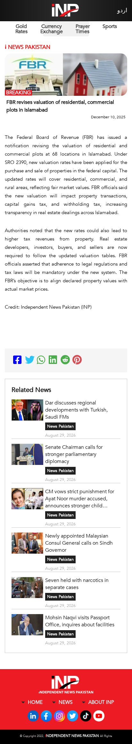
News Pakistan (60, 426)
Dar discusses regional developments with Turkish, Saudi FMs (76, 410)
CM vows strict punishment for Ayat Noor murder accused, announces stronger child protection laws (79, 498)
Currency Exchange (51, 29)
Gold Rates (21, 29)
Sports (110, 26)
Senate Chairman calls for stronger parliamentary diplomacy (74, 454)
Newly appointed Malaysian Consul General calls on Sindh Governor (79, 543)
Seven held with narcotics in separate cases (77, 584)
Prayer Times (83, 29)
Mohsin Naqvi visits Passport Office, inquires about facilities (79, 621)
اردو (122, 10)
